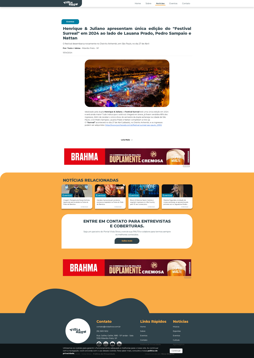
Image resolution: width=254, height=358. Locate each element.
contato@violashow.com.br (109, 327)
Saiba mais (127, 241)
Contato (186, 3)
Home (138, 3)
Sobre (148, 3)
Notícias (160, 3)
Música (176, 327)
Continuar (176, 351)
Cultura (176, 340)
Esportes (177, 331)
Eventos (173, 3)
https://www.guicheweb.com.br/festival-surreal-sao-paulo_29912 (133, 125)
